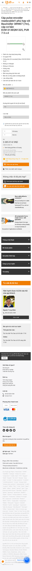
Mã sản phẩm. (7, 85)
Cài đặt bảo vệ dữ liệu (21, 468)
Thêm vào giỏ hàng (11, 165)
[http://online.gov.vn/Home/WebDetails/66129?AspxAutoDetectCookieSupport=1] (9, 418)
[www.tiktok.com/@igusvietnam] (10, 430)
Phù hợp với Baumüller (6, 10)
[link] (16, 182)
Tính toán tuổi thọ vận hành (13, 182)
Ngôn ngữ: (10, 451)
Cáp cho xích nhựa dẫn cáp (16, 7)
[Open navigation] (2, 2)
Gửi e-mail (16, 317)
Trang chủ (5, 7)
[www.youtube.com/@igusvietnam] (14, 430)
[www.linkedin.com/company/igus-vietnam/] (4, 430)
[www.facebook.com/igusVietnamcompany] (7, 430)
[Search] (19, 2)
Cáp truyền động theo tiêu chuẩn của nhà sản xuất (16, 9)
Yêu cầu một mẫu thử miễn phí (14, 186)
